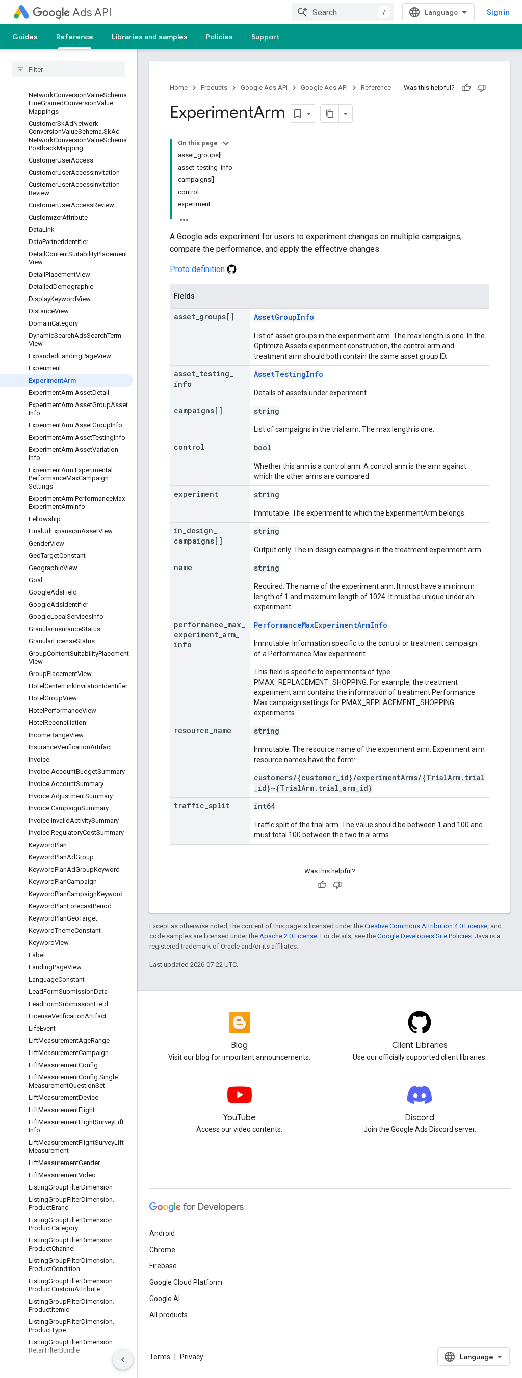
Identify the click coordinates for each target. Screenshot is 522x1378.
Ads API (92, 12)
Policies (219, 36)
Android (162, 1233)
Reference (74, 36)
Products (214, 87)
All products (168, 1315)
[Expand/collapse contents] (226, 143)
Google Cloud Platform (185, 1282)
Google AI (164, 1298)
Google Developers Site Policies (424, 936)
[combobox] (343, 12)
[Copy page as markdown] (330, 113)
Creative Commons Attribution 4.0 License (425, 926)
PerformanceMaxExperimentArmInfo (320, 625)
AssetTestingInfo (288, 374)
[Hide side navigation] (123, 1359)
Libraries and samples (150, 36)
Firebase (163, 1266)
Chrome (162, 1250)
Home (179, 87)
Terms (159, 1357)
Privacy (191, 1357)
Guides (25, 36)
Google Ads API (264, 87)
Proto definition (198, 269)
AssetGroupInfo (284, 317)
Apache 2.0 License (288, 936)
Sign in (498, 12)
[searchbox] (68, 69)
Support (265, 36)
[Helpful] (466, 87)
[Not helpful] (481, 87)
